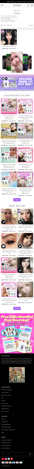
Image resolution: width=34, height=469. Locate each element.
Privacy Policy (4, 403)
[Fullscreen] (21, 54)
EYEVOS (17, 5)
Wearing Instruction (6, 424)
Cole (19, 10)
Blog (2, 432)
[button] (17, 62)
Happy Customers (5, 448)
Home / (16, 10)
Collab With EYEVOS (6, 440)
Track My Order (5, 392)
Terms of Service (5, 411)
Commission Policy (5, 442)
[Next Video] (28, 62)
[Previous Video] (6, 62)
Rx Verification (4, 421)
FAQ (2, 398)
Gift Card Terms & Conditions (8, 429)
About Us (3, 419)
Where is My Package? (6, 389)
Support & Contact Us (6, 395)
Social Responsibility (6, 427)
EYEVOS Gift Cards (6, 445)
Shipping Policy (5, 408)
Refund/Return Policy (6, 406)
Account (3, 400)
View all (17, 199)
